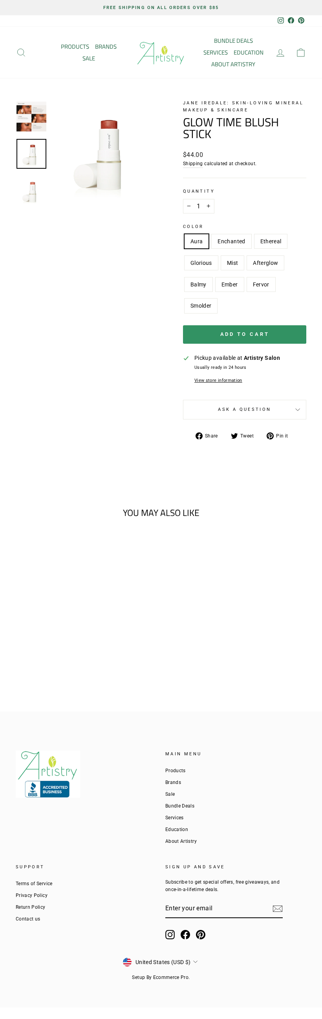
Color (193, 226)
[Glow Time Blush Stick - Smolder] (64, 655)
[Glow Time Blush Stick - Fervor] (54, 655)
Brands (106, 46)
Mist (232, 263)
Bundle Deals (233, 40)
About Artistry (233, 64)
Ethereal (271, 241)
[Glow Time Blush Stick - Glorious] (54, 646)
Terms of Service (34, 883)
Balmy (198, 284)
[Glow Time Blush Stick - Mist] (64, 646)
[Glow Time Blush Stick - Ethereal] (43, 646)
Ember (229, 284)
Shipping (193, 163)
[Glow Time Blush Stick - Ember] (43, 655)
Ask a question (244, 409)
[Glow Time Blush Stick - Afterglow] (75, 646)
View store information (218, 380)
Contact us (28, 919)
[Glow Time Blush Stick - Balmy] (33, 655)
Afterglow (265, 263)
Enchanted (231, 241)
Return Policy (31, 907)
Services (215, 52)
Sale (88, 58)
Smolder (200, 306)
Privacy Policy (32, 895)
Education (248, 52)
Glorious (201, 263)
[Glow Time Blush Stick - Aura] (22, 646)
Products (75, 46)
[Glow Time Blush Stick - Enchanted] (33, 646)
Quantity (199, 191)
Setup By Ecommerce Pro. (161, 977)
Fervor (261, 284)
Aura (196, 241)
